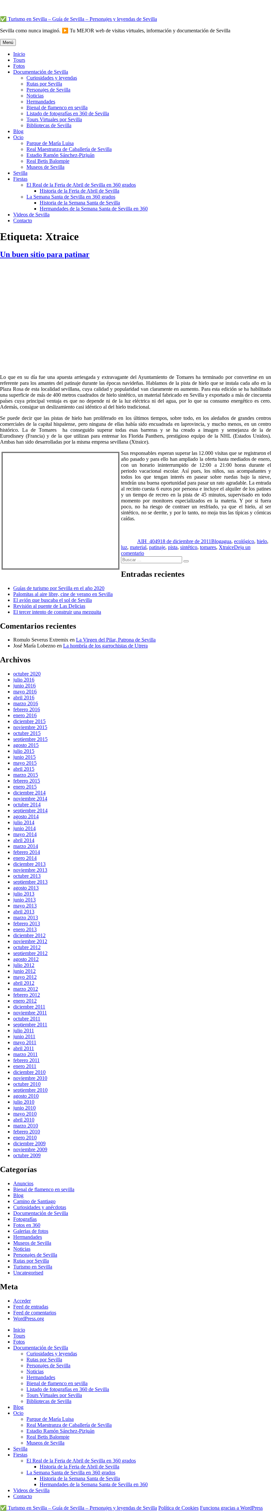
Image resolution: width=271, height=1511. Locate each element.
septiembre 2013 (30, 882)
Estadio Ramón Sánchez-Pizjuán (60, 155)
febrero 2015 (26, 781)
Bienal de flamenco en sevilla (57, 107)
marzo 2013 (25, 917)
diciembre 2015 (29, 721)
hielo (262, 541)
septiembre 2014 (30, 810)
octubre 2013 (27, 876)
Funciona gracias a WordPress (231, 1508)
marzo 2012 (25, 989)
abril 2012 (23, 983)
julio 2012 (23, 965)
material (138, 547)
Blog (18, 131)
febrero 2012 (26, 995)
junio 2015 (24, 757)
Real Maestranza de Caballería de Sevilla (69, 149)
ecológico (244, 541)
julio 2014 (23, 822)
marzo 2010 (25, 1125)
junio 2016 (24, 685)
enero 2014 (25, 858)
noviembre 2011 (30, 1012)
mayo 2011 (24, 1042)
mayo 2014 (25, 834)
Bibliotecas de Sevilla (48, 125)
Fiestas (20, 179)
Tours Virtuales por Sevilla (54, 119)
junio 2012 (24, 971)
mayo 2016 (25, 691)
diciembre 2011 (29, 1007)
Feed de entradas (30, 1306)
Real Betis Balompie (47, 161)
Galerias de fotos (30, 1231)
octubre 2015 (27, 733)
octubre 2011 (26, 1018)
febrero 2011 (26, 1060)
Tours (19, 60)
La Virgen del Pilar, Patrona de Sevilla (116, 640)
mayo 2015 (25, 763)
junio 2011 (24, 1036)
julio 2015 (23, 751)
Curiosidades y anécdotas (39, 1207)
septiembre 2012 (30, 953)
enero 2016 (25, 715)
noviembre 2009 (30, 1149)
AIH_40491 (150, 541)
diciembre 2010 (29, 1072)
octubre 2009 (27, 1155)
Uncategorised (28, 1272)
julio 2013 (23, 894)
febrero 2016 (26, 709)
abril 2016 (23, 697)
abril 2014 (23, 840)
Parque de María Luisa (50, 143)
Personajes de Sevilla (48, 89)
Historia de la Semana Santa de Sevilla (80, 202)
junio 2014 (24, 828)
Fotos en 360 (26, 1225)
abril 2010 (23, 1120)
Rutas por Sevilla (44, 84)
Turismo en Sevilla (32, 1267)
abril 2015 (23, 769)
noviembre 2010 (30, 1078)
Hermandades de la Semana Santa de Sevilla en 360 (94, 208)
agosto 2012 (26, 959)
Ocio (18, 137)
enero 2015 (25, 787)
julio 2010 (23, 1102)
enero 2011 (24, 1066)
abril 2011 (23, 1048)
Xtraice (226, 547)
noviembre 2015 (30, 727)
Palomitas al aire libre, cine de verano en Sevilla (63, 594)
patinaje (157, 547)
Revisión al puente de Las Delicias (49, 606)
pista (172, 547)
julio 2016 (23, 679)
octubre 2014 (27, 804)
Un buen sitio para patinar (45, 254)
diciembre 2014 (29, 792)
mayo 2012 (25, 977)
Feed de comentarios (34, 1312)
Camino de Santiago (34, 1201)
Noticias (35, 95)
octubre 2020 (27, 674)
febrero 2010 (26, 1131)
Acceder (22, 1301)
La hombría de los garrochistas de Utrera (105, 645)
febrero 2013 (26, 923)
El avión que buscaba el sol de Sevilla (52, 600)
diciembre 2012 (29, 935)
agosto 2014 (26, 816)
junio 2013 (24, 900)
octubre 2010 (27, 1084)
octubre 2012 (27, 947)
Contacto (22, 220)
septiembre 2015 (30, 739)
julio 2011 (23, 1030)
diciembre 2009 (29, 1143)
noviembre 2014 (30, 798)
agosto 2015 (26, 745)
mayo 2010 (25, 1114)
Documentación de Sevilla (40, 72)
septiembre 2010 (30, 1090)
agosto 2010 (26, 1096)
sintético (188, 547)
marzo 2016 (25, 703)
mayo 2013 (25, 905)
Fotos (19, 66)
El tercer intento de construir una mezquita (57, 612)
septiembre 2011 (30, 1024)
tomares (208, 547)
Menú (8, 42)
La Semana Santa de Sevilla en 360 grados (70, 197)
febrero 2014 (26, 852)
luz (124, 547)
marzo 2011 (25, 1054)
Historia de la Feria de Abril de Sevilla (79, 191)
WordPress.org (28, 1318)
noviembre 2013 (30, 870)
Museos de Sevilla (45, 167)
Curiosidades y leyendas (51, 78)
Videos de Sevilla (31, 214)
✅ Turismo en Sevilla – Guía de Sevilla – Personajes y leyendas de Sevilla (78, 19)
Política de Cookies (178, 1508)
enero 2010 (25, 1137)
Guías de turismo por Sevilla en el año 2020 (58, 588)
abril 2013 (23, 911)
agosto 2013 (26, 888)
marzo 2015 (25, 775)
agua (226, 541)
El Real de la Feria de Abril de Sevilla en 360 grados (81, 185)
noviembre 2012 (30, 941)
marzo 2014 (25, 846)
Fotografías (25, 1219)
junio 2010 (24, 1108)
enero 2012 (25, 1001)
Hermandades (40, 101)
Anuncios (23, 1183)
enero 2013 (25, 929)
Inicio (19, 54)
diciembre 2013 (29, 864)
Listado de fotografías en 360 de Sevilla (67, 113)
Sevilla (20, 173)
